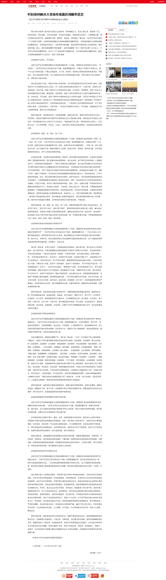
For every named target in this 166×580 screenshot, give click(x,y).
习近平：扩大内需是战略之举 (115, 111)
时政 (51, 6)
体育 (87, 6)
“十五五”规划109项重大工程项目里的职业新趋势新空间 (122, 47)
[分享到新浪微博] (126, 23)
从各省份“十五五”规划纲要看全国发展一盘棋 (120, 100)
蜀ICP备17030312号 (84, 568)
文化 (24, 1)
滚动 (72, 6)
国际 (57, 6)
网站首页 (4, 1)
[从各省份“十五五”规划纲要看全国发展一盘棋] (129, 72)
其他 (55, 1)
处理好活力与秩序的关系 (115, 40)
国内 (18, 1)
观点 (62, 6)
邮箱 (152, 1)
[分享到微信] (136, 23)
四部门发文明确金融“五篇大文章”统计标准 (119, 55)
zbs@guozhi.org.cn (101, 568)
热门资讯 (110, 30)
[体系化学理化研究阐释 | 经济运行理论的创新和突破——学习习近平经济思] (113, 86)
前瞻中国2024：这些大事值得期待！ (118, 52)
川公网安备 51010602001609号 (68, 568)
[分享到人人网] (133, 23)
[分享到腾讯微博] (129, 23)
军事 (82, 6)
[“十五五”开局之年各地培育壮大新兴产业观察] (113, 72)
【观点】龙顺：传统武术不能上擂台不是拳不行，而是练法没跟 (122, 37)
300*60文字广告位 (131, 6)
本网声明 (161, 1)
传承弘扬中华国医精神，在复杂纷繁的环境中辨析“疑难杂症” (122, 50)
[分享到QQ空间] (123, 23)
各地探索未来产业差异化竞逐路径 (116, 103)
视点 (67, 6)
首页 (61, 563)
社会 (77, 6)
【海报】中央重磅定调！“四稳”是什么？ (119, 43)
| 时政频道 (41, 6)
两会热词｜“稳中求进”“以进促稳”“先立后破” (120, 58)
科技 (30, 1)
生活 (43, 1)
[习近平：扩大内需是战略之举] (129, 86)
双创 (37, 1)
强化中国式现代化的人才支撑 (116, 34)
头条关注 (121, 30)
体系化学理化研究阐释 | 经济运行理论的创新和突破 (121, 108)
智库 (49, 1)
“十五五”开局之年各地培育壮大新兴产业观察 (120, 98)
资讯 (12, 1)
